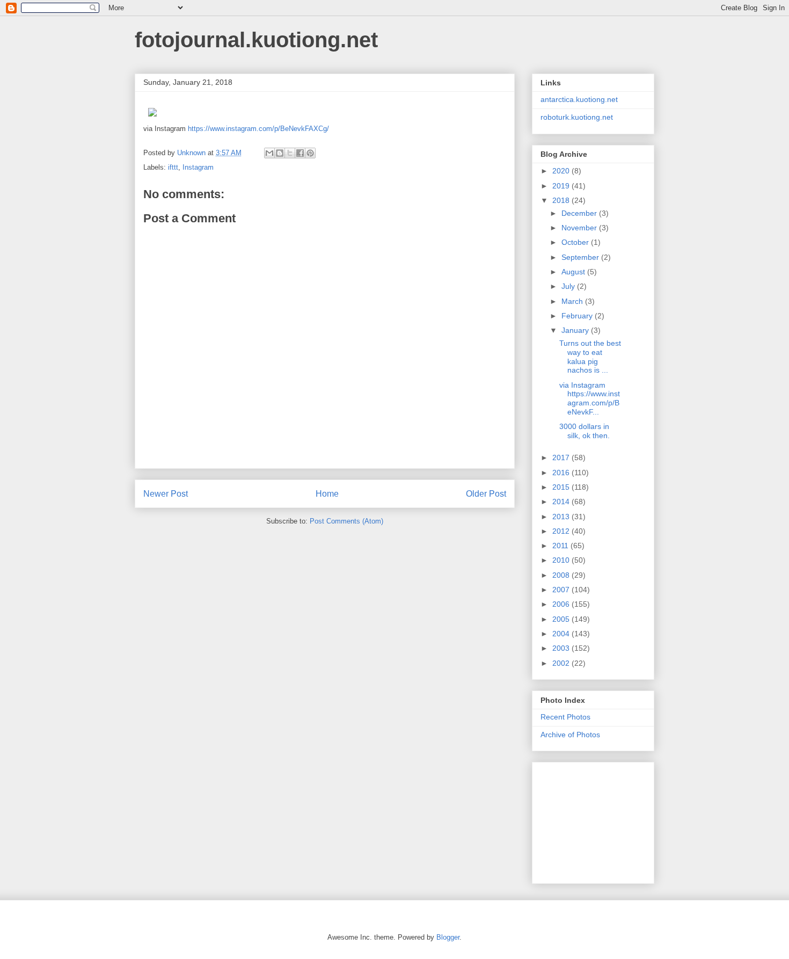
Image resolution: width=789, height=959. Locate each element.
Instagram (198, 167)
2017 (562, 457)
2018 (562, 200)
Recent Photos (565, 717)
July (569, 286)
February (578, 315)
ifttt (173, 167)
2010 (562, 560)
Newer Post (165, 493)
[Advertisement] (594, 820)
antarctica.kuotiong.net (579, 99)
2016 (562, 472)
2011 (561, 545)
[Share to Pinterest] (310, 153)
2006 (562, 604)
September (581, 257)
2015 (562, 487)
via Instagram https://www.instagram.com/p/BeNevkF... (589, 398)
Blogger (447, 937)
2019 (562, 185)
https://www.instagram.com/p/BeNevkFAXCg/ (258, 129)
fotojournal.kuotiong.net (256, 40)
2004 (562, 633)
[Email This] (269, 153)
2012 (562, 531)
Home (327, 493)
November (580, 227)
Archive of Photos (570, 734)
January (576, 330)
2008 (562, 575)
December (580, 213)
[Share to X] (289, 153)
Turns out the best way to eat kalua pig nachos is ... (590, 356)
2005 (562, 619)
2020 (562, 170)
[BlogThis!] (279, 153)
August (574, 271)
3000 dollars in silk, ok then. (584, 431)
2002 (562, 663)
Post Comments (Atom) (346, 521)
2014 (562, 501)
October (576, 242)
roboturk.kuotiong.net (576, 117)
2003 (562, 648)
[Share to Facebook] (300, 153)
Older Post (486, 493)
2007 (562, 589)
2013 (562, 516)
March (573, 301)
